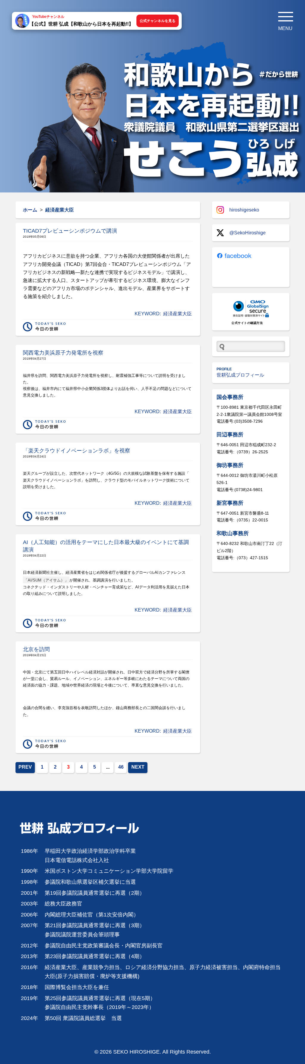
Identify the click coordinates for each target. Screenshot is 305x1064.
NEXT (137, 767)
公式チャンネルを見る (157, 21)
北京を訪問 (36, 649)
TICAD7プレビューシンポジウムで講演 (70, 231)
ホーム (30, 209)
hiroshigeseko (244, 209)
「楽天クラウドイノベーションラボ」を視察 (76, 451)
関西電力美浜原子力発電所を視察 (63, 353)
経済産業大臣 (177, 313)
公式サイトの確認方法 (247, 323)
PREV (25, 767)
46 (121, 767)
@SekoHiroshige (247, 232)
